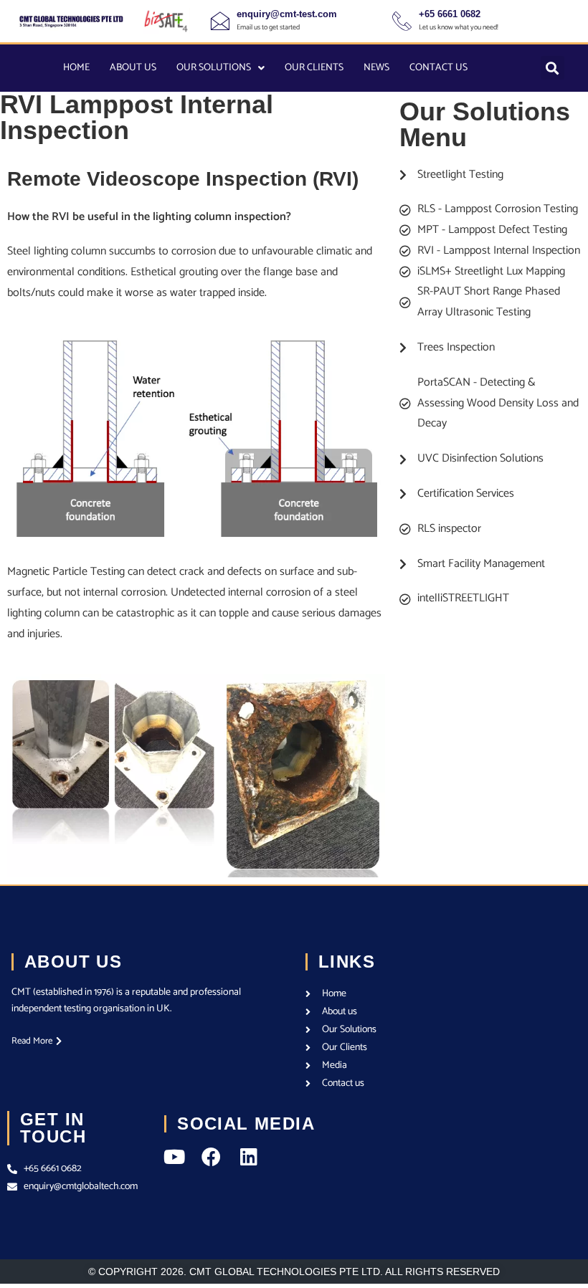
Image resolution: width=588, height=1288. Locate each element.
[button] (552, 68)
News (376, 67)
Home (76, 67)
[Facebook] (211, 1156)
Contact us (438, 67)
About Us (133, 67)
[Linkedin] (248, 1156)
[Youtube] (174, 1156)
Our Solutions (213, 67)
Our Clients (314, 67)
